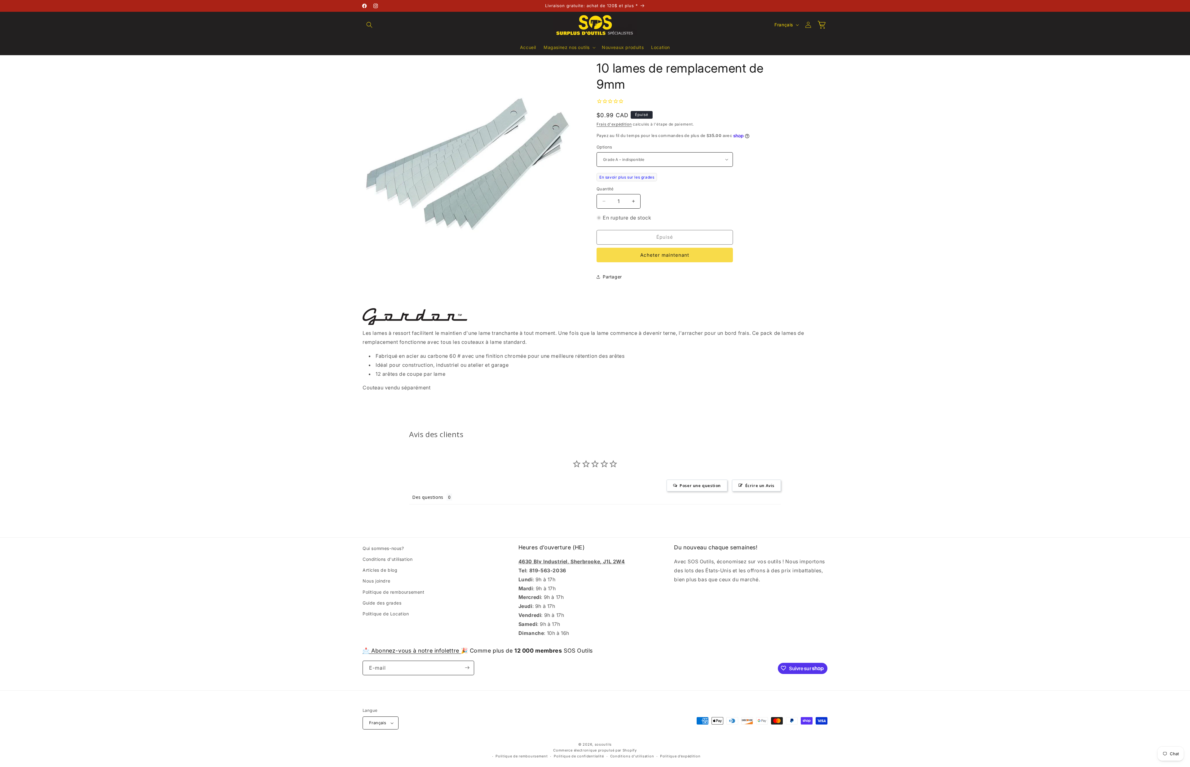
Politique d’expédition (680, 756)
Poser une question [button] (700, 485)
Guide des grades (382, 602)
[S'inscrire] (467, 667)
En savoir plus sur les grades (626, 177)
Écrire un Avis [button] (759, 485)
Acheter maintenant (664, 255)
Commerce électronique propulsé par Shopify (595, 750)
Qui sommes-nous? (383, 548)
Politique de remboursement (394, 592)
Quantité (605, 188)
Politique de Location (386, 613)
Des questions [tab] (427, 497)
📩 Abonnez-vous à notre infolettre (412, 650)
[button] (369, 25)
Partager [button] (612, 276)
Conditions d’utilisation (632, 756)
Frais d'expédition (614, 124)
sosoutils (603, 744)
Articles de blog (380, 570)
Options (604, 146)
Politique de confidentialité (579, 756)
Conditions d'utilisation (387, 559)
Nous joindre (376, 581)
